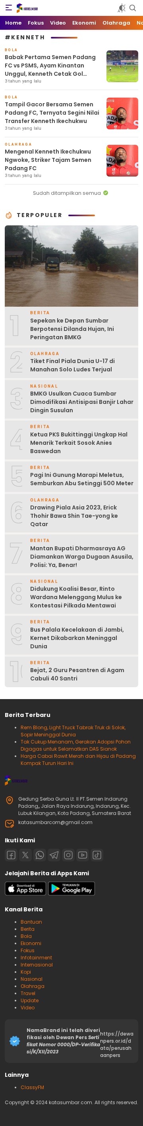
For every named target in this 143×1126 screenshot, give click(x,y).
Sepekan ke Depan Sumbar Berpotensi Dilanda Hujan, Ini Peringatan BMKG (72, 329)
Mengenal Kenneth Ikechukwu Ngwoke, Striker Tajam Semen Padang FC (48, 160)
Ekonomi (31, 943)
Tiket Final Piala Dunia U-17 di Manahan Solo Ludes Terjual (72, 365)
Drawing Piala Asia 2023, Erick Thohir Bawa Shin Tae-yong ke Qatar (74, 515)
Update (30, 1000)
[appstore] (25, 893)
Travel (28, 993)
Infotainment (36, 957)
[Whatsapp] (39, 855)
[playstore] (71, 893)
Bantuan (31, 921)
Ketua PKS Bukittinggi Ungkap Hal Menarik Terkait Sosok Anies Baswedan (79, 442)
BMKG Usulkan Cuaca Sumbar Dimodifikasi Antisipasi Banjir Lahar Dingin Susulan (81, 402)
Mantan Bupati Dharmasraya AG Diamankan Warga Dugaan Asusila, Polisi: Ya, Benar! (81, 556)
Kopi (26, 971)
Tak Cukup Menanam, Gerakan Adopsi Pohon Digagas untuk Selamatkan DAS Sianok (76, 745)
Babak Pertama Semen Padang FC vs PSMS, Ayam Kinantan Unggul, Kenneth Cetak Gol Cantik (50, 69)
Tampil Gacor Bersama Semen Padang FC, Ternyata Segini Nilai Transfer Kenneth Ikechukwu (52, 112)
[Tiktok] (97, 855)
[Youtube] (82, 855)
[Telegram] (54, 855)
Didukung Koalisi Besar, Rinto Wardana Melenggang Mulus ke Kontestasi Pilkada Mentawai (76, 597)
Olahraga (32, 986)
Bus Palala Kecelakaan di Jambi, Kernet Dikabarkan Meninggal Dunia (77, 638)
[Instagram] (68, 855)
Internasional (37, 964)
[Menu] (9, 8)
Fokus (28, 950)
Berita (28, 929)
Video (28, 1007)
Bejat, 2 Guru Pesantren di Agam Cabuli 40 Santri (77, 674)
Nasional (32, 979)
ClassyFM (32, 1087)
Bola (26, 936)
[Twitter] (25, 855)
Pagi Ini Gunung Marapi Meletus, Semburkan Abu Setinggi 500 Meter (81, 479)
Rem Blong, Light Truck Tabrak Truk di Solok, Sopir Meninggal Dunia (73, 731)
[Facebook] (11, 855)
